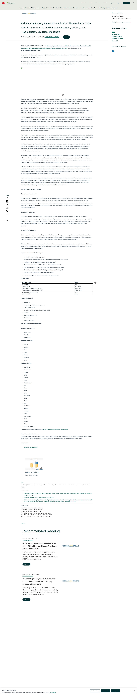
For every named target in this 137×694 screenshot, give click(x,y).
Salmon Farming (63, 484)
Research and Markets (52, 37)
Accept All (115, 690)
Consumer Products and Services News (29, 8)
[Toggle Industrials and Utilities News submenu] (98, 8)
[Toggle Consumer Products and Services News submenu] (40, 8)
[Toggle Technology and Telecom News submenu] (116, 8)
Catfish (23, 484)
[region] (68, 691)
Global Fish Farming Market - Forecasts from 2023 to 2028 (39, 497)
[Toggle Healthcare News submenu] (80, 8)
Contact (23, 523)
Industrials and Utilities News (89, 8)
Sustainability (86, 484)
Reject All (105, 690)
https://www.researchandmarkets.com (121, 23)
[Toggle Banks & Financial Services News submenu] (69, 8)
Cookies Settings (95, 690)
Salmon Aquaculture (53, 484)
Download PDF (116, 34)
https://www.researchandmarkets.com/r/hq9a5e (55, 429)
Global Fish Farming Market (31, 447)
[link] (83, 3)
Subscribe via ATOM (117, 38)
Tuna (23, 487)
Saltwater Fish (71, 484)
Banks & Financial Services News (60, 8)
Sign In (119, 3)
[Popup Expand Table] (95, 283)
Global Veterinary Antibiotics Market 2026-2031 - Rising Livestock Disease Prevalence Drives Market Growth (39, 546)
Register (126, 3)
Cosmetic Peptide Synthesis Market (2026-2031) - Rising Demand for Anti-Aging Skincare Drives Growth (39, 581)
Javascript (115, 41)
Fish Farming (29, 484)
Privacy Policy (53, 692)
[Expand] (63, 95)
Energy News (45, 8)
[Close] (134, 690)
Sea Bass (79, 484)
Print (113, 32)
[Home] (8, 3)
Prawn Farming (38, 484)
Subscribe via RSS (117, 36)
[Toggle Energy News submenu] (50, 8)
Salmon (44, 484)
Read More (26, 564)
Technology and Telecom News (107, 8)
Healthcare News (75, 8)
